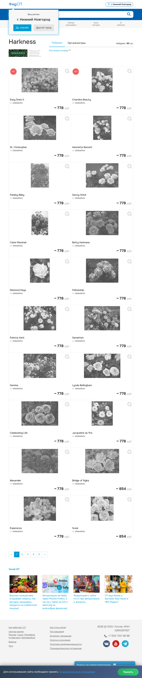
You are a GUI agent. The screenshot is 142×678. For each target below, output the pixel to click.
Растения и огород (58, 50)
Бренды (12, 641)
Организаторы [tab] (77, 43)
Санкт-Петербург (26, 634)
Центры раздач (16, 631)
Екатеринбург (28, 637)
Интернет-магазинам (60, 636)
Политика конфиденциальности (66, 644)
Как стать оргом (58, 627)
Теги (11, 646)
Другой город (43, 27)
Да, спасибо (22, 27)
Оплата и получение (60, 640)
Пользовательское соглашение (66, 648)
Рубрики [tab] (57, 42)
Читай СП (14, 569)
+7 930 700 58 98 (118, 635)
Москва (12, 634)
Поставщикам (57, 631)
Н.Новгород (14, 637)
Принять (128, 671)
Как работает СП (17, 627)
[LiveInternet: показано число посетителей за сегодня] (16, 658)
